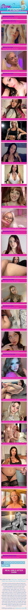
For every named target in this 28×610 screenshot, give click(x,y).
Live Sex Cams (14, 12)
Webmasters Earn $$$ (20, 608)
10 (3, 565)
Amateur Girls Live (13, 581)
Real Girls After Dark (14, 571)
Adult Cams (14, 579)
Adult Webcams (22, 581)
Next (7, 565)
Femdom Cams (21, 579)
